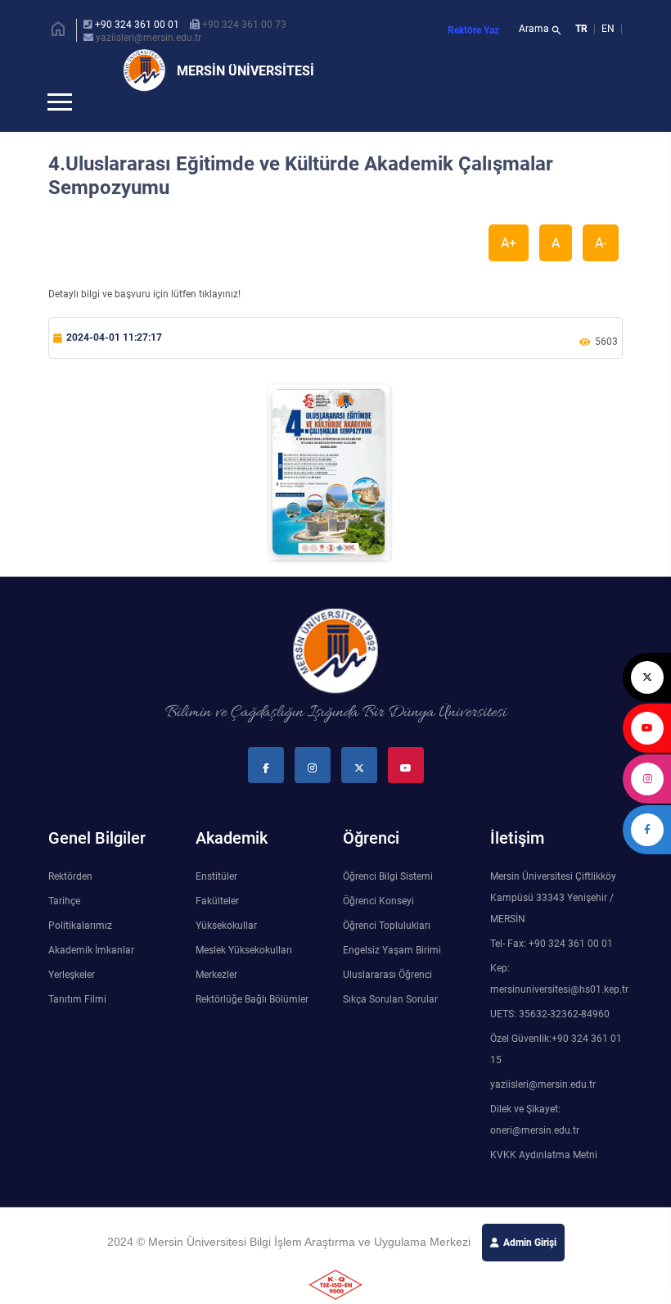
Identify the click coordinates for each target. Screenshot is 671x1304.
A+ (508, 270)
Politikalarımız (80, 952)
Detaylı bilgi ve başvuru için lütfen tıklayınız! (144, 321)
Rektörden (70, 903)
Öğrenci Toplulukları (386, 952)
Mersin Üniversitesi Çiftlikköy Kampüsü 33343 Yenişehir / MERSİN (553, 925)
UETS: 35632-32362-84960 (550, 1041)
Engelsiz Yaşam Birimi (392, 977)
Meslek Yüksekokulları (244, 977)
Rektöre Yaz (473, 30)
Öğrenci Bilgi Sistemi (388, 903)
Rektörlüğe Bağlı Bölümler (252, 1026)
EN (609, 28)
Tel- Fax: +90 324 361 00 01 (551, 970)
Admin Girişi (529, 1269)
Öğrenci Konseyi (378, 928)
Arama (540, 30)
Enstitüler (216, 903)
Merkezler (216, 1001)
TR (581, 28)
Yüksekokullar (226, 952)
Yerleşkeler (71, 1001)
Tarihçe (64, 928)
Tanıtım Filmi (77, 1026)
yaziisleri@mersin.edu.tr (148, 37)
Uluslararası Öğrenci (387, 1001)
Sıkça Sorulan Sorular (390, 1026)
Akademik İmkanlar (91, 977)
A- (600, 270)
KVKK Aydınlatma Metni (543, 1182)
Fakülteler (217, 928)
